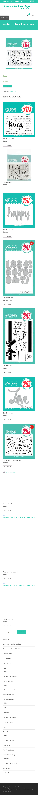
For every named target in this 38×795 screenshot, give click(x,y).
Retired (6, 713)
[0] (27, 15)
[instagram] (33, 2)
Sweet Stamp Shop (9, 755)
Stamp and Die (9, 740)
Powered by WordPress (9, 789)
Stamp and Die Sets (10, 676)
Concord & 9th (7, 654)
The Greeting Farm (9, 768)
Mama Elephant (8, 681)
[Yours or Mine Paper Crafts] (15, 7)
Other (6, 708)
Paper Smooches (8, 732)
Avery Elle (13, 91)
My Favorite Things (9, 699)
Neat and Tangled (8, 722)
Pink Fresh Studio (8, 750)
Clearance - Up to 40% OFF (11, 649)
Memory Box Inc (8, 695)
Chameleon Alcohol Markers (12, 644)
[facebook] (31, 2)
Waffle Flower (7, 773)
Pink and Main (7, 745)
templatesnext (7, 791)
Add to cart (7, 86)
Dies (5, 672)
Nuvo (5, 727)
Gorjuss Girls (7, 658)
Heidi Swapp (7, 663)
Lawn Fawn (6, 668)
